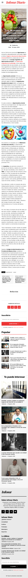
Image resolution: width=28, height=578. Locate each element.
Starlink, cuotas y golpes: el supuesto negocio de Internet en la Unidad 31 (17, 339)
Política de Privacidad (18, 327)
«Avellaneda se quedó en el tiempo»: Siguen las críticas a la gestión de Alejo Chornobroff (20, 280)
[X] (12, 307)
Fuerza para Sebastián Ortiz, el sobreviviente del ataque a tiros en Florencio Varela (18, 359)
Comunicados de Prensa (7, 548)
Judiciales (4, 541)
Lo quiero (13, 566)
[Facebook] (8, 307)
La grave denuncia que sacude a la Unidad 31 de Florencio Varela (18, 352)
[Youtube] (15, 511)
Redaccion (15, 45)
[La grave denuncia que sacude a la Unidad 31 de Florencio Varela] (5, 352)
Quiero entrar (13, 323)
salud (14, 272)
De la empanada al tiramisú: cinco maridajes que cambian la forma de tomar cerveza (18, 346)
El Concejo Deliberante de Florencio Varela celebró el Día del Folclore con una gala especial (18, 366)
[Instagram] (7, 511)
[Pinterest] (15, 307)
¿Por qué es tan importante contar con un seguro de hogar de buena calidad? (6, 280)
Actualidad (14, 27)
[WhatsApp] (19, 307)
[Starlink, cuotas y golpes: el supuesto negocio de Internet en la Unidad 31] (5, 339)
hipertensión (9, 272)
